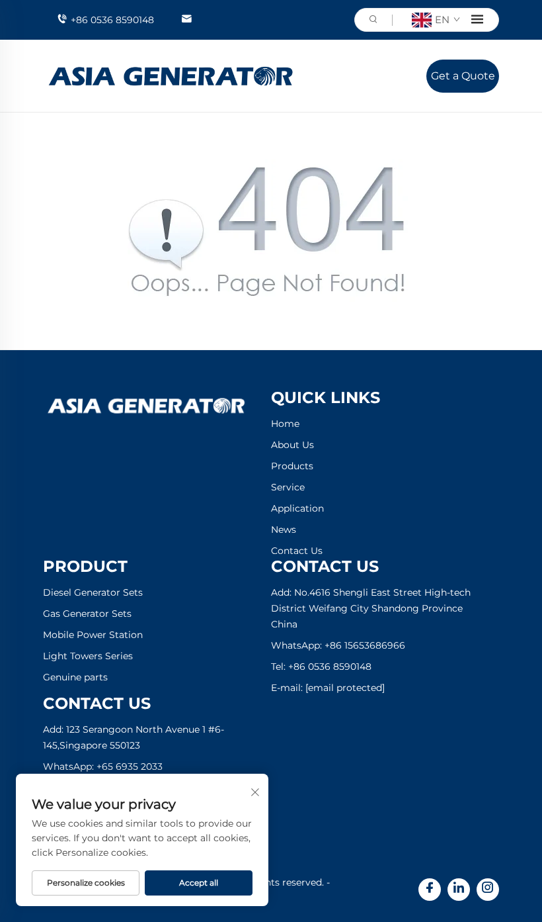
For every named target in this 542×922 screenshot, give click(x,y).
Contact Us (297, 551)
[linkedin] (458, 889)
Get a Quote (463, 75)
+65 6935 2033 (130, 766)
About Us (292, 445)
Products (292, 466)
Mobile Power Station (93, 635)
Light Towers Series (88, 656)
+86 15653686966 (365, 645)
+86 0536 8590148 (112, 20)
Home (285, 424)
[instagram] (488, 889)
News (283, 529)
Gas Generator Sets (87, 614)
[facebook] (429, 889)
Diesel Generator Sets (93, 592)
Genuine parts (75, 677)
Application (297, 508)
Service (288, 487)
